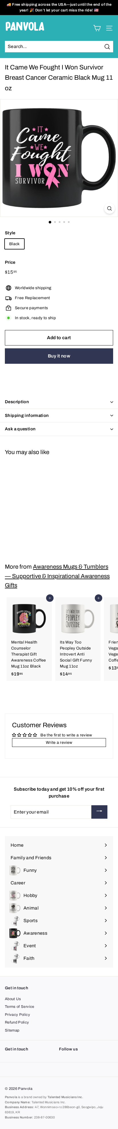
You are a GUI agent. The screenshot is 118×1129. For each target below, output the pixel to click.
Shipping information (27, 415)
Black (14, 244)
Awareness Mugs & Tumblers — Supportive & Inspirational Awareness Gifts (57, 576)
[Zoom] (109, 208)
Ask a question (20, 429)
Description (17, 401)
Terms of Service (19, 1007)
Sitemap (12, 1030)
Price (10, 262)
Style (10, 233)
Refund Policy (17, 1022)
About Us (13, 999)
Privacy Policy (17, 1015)
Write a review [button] (59, 742)
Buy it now (59, 355)
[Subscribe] (99, 812)
